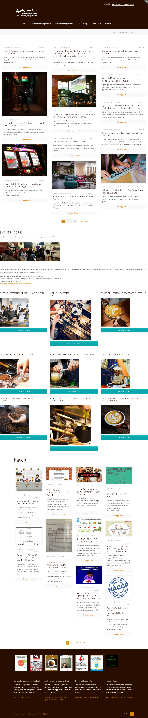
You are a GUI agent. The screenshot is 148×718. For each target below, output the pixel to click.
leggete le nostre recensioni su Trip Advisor (16, 284)
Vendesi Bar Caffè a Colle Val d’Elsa (69, 141)
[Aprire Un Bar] (26, 12)
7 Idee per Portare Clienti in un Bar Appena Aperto (73, 197)
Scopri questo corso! (23, 330)
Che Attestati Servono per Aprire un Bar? (27, 502)
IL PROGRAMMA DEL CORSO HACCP (87, 540)
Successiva (84, 221)
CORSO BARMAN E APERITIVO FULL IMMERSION (72, 354)
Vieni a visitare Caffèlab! (22, 697)
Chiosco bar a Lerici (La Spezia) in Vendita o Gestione (122, 134)
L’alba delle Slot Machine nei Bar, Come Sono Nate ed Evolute (122, 191)
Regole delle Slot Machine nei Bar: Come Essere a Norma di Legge (22, 185)
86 (75, 221)
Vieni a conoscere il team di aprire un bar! (119, 697)
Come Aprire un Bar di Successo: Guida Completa (120, 52)
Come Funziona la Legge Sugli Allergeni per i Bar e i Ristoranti (88, 492)
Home (114, 32)
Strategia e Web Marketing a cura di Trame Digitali (31, 714)
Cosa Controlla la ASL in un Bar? (118, 495)
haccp (132, 32)
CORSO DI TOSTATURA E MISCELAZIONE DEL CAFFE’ (20, 399)
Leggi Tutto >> (26, 67)
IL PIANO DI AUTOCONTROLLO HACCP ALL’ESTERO (57, 565)
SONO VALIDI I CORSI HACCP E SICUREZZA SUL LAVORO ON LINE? (88, 596)
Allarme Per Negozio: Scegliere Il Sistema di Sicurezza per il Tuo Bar (24, 124)
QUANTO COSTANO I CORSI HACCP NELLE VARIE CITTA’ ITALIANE (28, 557)
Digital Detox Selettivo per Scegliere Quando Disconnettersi (24, 52)
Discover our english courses (124, 4)
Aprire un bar (123, 32)
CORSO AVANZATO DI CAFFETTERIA (16, 354)
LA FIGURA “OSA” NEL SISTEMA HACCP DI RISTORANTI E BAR (117, 549)
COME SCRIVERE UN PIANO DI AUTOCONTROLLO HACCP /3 (117, 611)
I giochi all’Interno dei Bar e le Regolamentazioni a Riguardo (115, 79)
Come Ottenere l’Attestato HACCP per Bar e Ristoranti (57, 492)
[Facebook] (104, 4)
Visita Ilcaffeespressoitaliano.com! (87, 697)
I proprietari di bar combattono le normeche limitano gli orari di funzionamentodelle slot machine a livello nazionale (71, 53)
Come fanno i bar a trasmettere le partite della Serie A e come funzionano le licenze (74, 115)
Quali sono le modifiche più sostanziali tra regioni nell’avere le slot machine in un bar (121, 106)
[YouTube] (108, 5)
